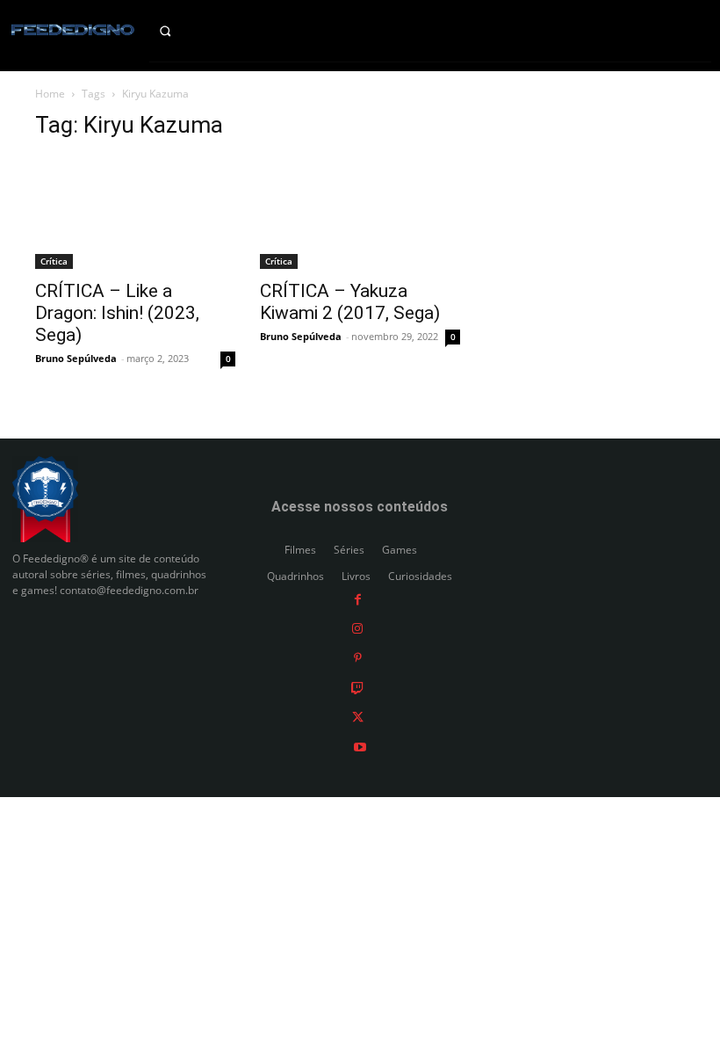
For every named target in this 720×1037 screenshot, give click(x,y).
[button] (180, 30)
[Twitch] (357, 686)
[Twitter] (357, 716)
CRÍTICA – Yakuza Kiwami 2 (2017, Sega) (350, 301)
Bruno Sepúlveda (76, 358)
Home (50, 93)
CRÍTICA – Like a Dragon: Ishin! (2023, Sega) (117, 312)
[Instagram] (357, 627)
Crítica (54, 261)
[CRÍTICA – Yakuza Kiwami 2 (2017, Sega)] (360, 212)
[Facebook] (358, 598)
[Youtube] (360, 745)
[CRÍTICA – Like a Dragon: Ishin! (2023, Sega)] (135, 212)
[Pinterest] (358, 657)
